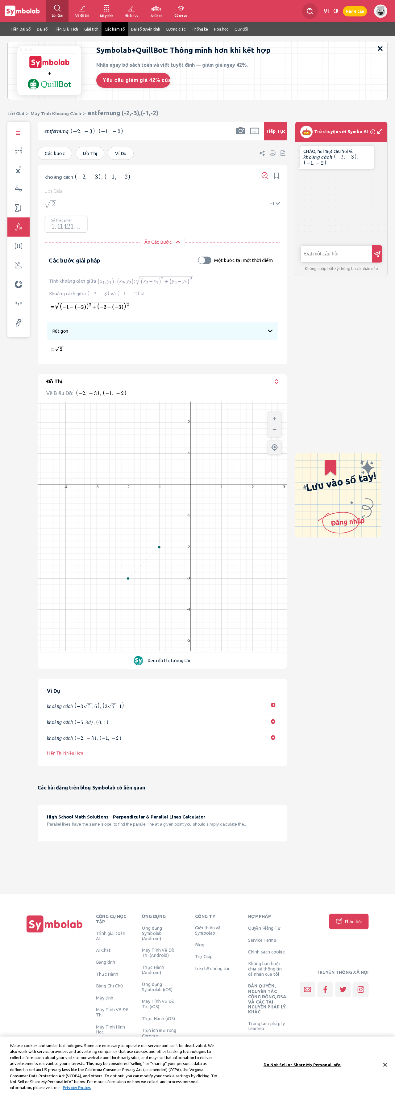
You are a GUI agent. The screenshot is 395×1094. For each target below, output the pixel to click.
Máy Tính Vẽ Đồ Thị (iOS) (158, 1004)
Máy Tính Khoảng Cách (56, 113)
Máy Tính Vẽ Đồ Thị (112, 1012)
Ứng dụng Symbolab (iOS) (157, 987)
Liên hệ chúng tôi (212, 968)
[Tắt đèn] (336, 11)
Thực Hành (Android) (153, 970)
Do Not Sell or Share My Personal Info (302, 1064)
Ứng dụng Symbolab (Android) (152, 933)
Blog (199, 944)
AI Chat (103, 950)
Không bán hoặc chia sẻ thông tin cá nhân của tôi (265, 968)
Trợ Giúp (204, 956)
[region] (197, 1065)
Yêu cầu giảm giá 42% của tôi (136, 80)
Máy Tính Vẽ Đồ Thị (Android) (158, 952)
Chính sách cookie (266, 951)
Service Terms (262, 939)
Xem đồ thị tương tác (169, 660)
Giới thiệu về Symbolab (208, 930)
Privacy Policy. (77, 1087)
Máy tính (105, 997)
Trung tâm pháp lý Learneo (266, 1026)
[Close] (385, 1064)
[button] (240, 135)
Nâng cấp (355, 11)
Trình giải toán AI (110, 936)
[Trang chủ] (55, 932)
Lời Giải (15, 113)
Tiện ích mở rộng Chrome (159, 1033)
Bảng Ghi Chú (109, 985)
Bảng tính (105, 961)
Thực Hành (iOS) (158, 1018)
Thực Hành (107, 973)
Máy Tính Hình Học (110, 1029)
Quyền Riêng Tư (264, 927)
